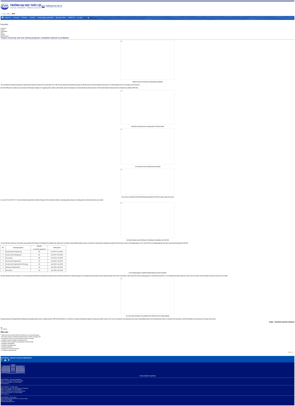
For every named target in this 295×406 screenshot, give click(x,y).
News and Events (61, 17)
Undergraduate (4, 31)
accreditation (4, 329)
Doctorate (3, 34)
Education (16, 17)
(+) (1, 13)
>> (293, 352)
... (292, 352)
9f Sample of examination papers (8, 345)
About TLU (8, 17)
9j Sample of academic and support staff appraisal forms (14, 340)
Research (24, 17)
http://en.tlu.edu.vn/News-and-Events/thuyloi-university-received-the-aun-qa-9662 (207, 276)
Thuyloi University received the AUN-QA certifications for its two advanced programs (20, 335)
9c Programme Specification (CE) (8, 350)
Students (32, 17)
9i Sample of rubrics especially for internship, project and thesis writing (17, 342)
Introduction (3, 28)
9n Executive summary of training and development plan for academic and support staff (20, 336)
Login (4, 13)
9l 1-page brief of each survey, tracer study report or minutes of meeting (17, 338)
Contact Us (71, 17)
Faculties (3, 30)
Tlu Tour (79, 17)
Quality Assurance (5, 36)
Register (8, 13)
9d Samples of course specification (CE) (10, 348)
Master (2, 33)
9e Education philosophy (6, 347)
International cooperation (45, 17)
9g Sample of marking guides (7, 343)
